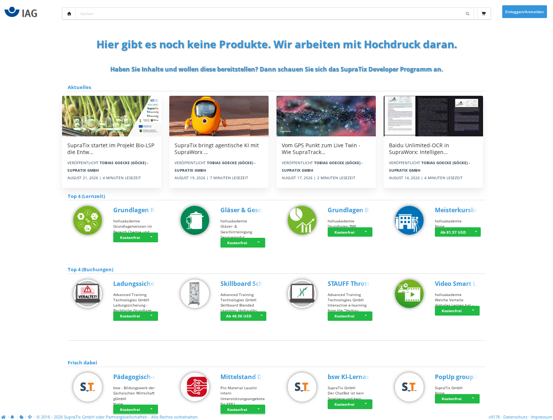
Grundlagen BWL (353, 210)
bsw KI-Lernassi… (354, 377)
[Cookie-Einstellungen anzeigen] (21, 417)
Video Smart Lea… (462, 283)
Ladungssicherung (141, 283)
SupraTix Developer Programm (386, 69)
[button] (152, 237)
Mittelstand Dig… (246, 377)
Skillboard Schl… (245, 283)
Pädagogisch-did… (140, 377)
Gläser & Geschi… (246, 210)
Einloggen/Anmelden (524, 11)
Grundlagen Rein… (141, 210)
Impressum (541, 417)
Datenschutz (515, 417)
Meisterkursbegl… (462, 210)
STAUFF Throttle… (354, 283)
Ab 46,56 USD (238, 316)
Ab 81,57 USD (453, 232)
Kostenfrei (130, 237)
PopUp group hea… (463, 377)
